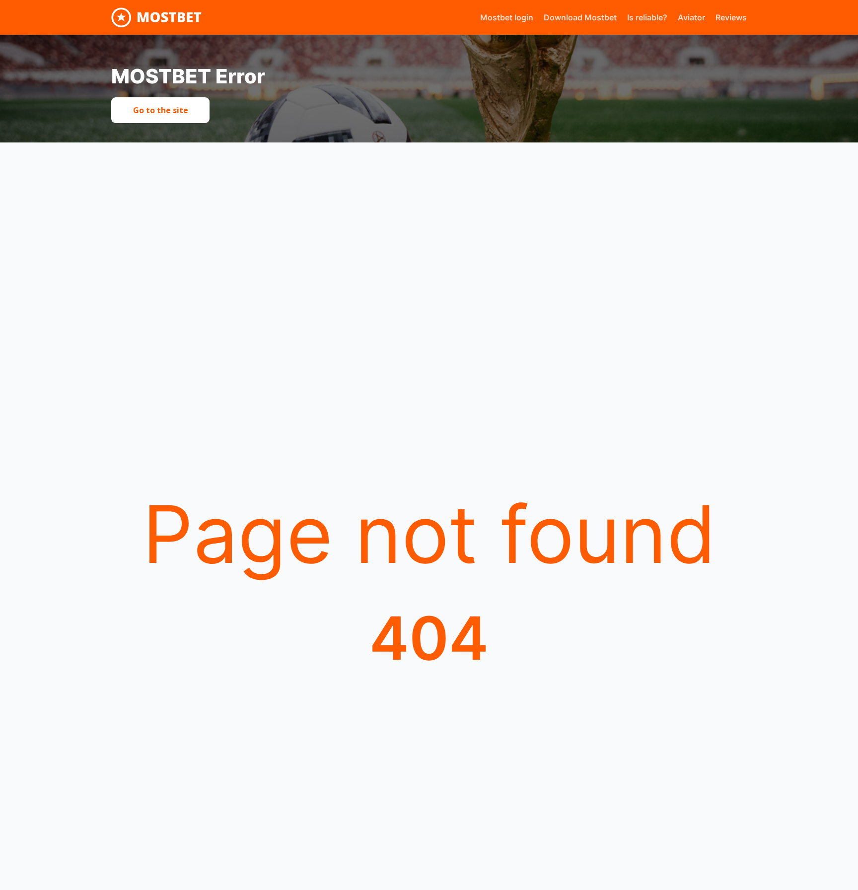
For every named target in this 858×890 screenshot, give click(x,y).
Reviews (731, 17)
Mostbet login (506, 17)
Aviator (691, 17)
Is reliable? (647, 17)
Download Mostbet (580, 17)
